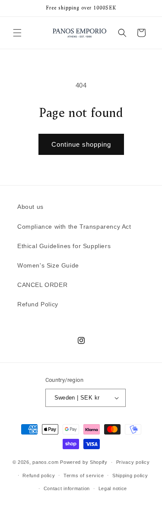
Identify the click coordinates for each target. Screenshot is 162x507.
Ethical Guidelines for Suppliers (64, 245)
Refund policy (38, 475)
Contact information (67, 488)
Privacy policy (133, 462)
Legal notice (112, 488)
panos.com (45, 462)
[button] (17, 32)
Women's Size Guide (48, 265)
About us (30, 206)
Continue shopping (81, 144)
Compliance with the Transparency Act (74, 226)
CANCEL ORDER (42, 284)
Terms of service (84, 475)
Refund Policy (37, 304)
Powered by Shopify (84, 462)
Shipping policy (130, 475)
